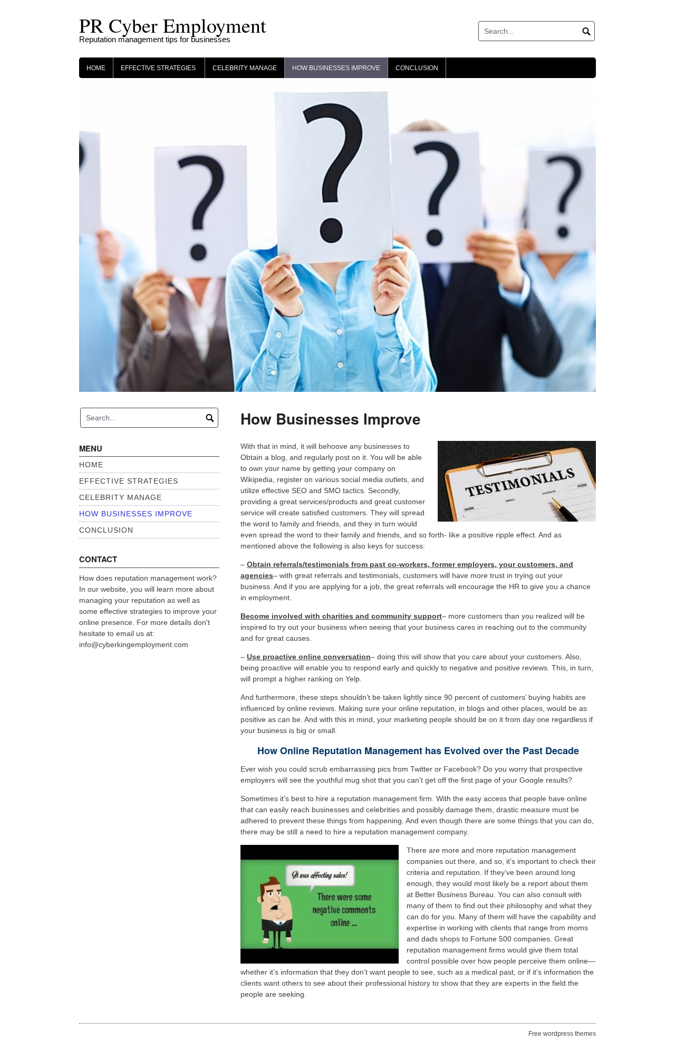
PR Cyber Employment (172, 25)
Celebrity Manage (245, 68)
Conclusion (417, 68)
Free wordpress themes (562, 1033)
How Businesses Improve (336, 68)
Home (95, 68)
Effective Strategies (159, 68)
